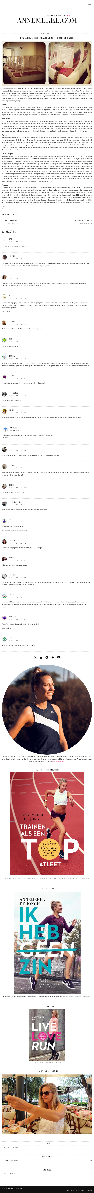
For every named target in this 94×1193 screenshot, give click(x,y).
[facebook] (46, 657)
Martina (12, 557)
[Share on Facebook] (8, 214)
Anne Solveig (14, 393)
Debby (11, 276)
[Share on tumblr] (17, 214)
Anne (11, 448)
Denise (11, 375)
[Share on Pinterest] (14, 214)
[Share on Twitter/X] (11, 214)
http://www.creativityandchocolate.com (14, 531)
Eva (10, 519)
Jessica (12, 356)
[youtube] (58, 657)
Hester (11, 465)
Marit (11, 339)
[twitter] (35, 657)
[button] (91, 3)
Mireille (12, 295)
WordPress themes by (79, 1190)
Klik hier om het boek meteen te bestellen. (77, 997)
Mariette (12, 616)
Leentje (12, 410)
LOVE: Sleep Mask (83, 222)
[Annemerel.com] (47, 15)
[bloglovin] (52, 657)
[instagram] (41, 657)
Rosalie (12, 540)
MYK (10, 239)
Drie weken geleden (9, 88)
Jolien (11, 485)
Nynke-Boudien (15, 502)
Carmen (12, 321)
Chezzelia (13, 256)
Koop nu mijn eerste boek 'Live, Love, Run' (47, 1063)
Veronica (13, 575)
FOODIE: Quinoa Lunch (10, 222)
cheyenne (13, 594)
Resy (10, 638)
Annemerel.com (15, 1188)
